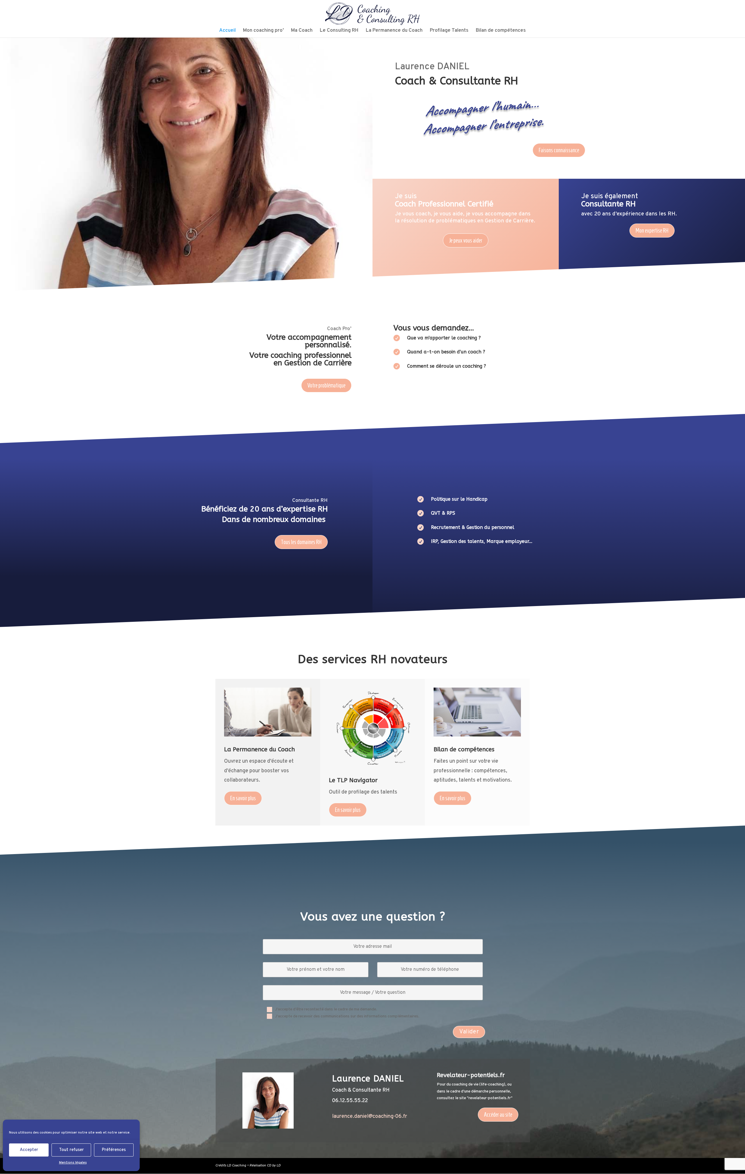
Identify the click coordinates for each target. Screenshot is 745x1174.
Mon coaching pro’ (263, 31)
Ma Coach (302, 31)
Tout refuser (71, 1150)
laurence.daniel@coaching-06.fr (369, 1116)
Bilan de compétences (501, 31)
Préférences (114, 1150)
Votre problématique (326, 385)
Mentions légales (73, 1162)
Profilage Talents (449, 31)
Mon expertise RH (652, 230)
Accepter (29, 1150)
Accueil (227, 31)
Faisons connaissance (559, 150)
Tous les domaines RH (301, 542)
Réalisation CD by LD (265, 1165)
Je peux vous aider (465, 240)
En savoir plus (243, 798)
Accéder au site (498, 1114)
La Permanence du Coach (394, 31)
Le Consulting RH (339, 31)
